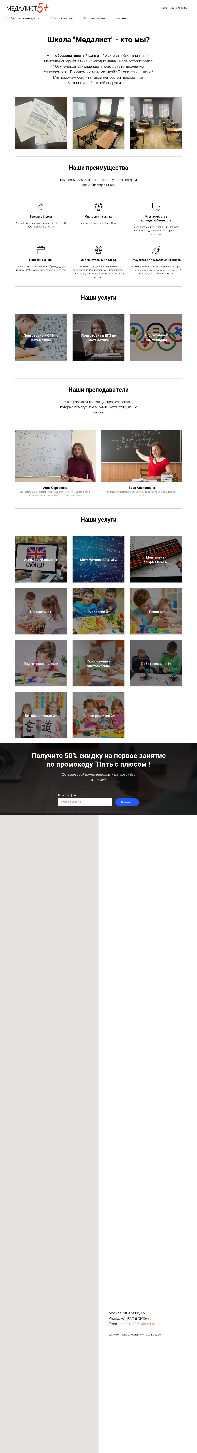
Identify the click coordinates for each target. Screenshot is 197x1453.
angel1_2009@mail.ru (137, 1324)
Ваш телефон (67, 795)
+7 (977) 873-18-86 (136, 1318)
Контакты (121, 18)
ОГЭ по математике (61, 18)
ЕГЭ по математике (94, 18)
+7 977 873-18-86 (177, 8)
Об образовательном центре (23, 18)
